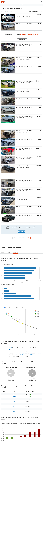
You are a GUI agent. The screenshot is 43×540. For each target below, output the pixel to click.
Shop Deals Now (22, 39)
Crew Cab (22, 307)
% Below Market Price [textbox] (36, 11)
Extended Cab (8, 307)
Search (2, 252)
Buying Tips (15, 252)
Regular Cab (15, 307)
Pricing (8, 252)
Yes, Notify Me (21, 231)
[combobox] (37, 11)
